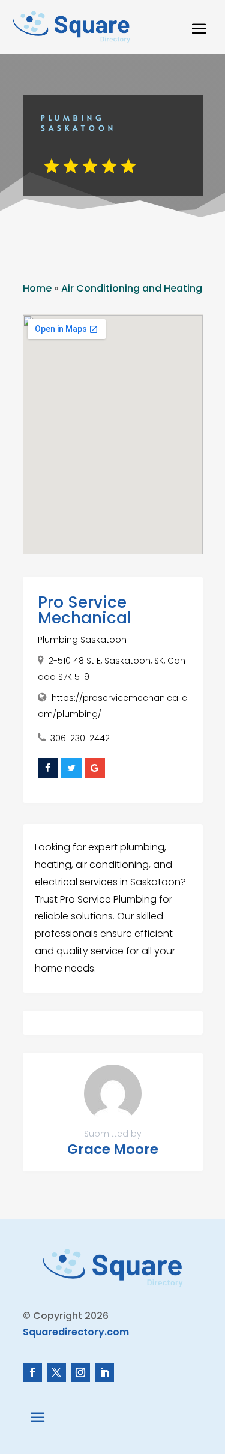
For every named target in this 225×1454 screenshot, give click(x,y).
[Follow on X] (56, 1372)
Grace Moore (112, 1149)
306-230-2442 (80, 738)
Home (37, 288)
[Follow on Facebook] (32, 1372)
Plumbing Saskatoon (82, 640)
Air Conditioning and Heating (131, 288)
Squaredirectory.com (76, 1332)
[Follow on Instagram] (80, 1372)
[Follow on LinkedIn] (104, 1372)
